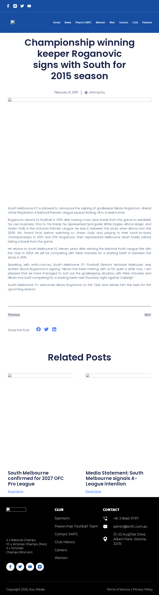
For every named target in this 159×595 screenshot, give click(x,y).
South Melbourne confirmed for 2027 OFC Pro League (36, 478)
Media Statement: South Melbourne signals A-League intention (114, 478)
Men (112, 22)
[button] (38, 329)
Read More (15, 491)
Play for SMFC (84, 22)
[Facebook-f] (8, 6)
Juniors (123, 22)
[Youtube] (30, 567)
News (68, 22)
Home (56, 22)
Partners (147, 22)
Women (100, 22)
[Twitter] (22, 6)
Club (135, 22)
